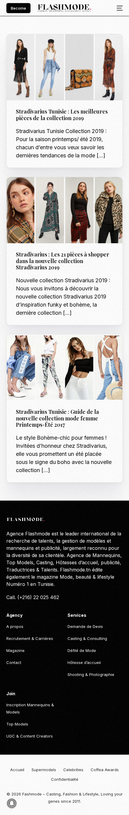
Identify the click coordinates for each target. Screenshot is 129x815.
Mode (23, 347)
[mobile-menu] (118, 8)
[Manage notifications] (11, 803)
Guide (23, 47)
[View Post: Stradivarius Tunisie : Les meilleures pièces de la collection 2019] (65, 67)
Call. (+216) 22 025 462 (32, 597)
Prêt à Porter (45, 47)
